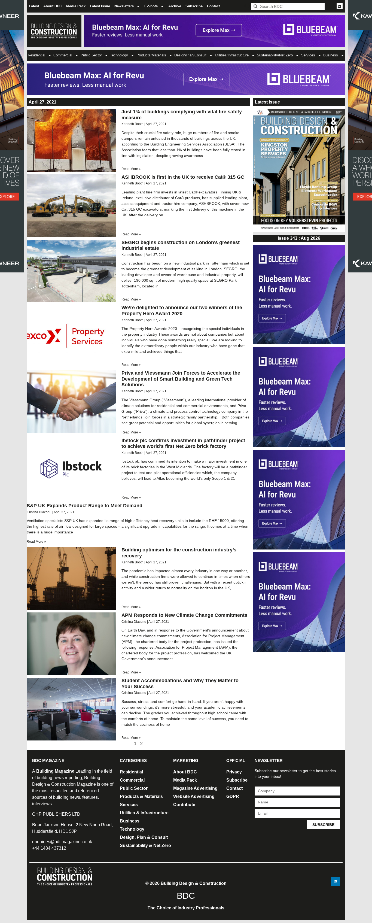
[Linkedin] (340, 6)
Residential (36, 55)
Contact (213, 6)
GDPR (232, 796)
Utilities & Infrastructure (144, 812)
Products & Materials (141, 796)
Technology (119, 55)
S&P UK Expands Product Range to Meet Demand (84, 505)
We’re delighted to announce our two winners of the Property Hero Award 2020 (181, 310)
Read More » (131, 169)
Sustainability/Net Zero (275, 55)
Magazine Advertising (195, 788)
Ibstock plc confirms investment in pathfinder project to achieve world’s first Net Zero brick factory (183, 443)
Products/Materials (151, 55)
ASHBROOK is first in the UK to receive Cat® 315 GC (182, 177)
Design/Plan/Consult (190, 55)
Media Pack (76, 6)
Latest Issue (100, 6)
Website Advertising (194, 796)
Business (330, 55)
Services (308, 55)
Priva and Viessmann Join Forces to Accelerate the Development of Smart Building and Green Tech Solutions (180, 378)
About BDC (52, 6)
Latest (34, 6)
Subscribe (194, 6)
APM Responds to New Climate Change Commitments (184, 615)
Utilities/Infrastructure (232, 55)
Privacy (234, 772)
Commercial (62, 55)
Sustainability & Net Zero (145, 845)
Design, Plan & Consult (144, 837)
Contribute (184, 804)
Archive (174, 6)
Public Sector (91, 55)
